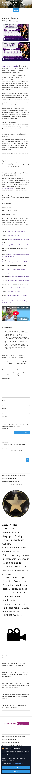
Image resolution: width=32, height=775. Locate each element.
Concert (7, 334)
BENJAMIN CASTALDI (24, 532)
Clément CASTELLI (23, 332)
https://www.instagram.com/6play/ (17, 295)
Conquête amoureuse (16, 334)
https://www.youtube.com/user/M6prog (18, 280)
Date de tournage (17, 335)
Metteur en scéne (11, 570)
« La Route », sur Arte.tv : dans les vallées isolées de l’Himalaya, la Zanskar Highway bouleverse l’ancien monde (15, 696)
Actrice (11, 330)
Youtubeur (8, 348)
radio (17, 585)
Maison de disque (11, 562)
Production (23, 341)
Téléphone (8, 347)
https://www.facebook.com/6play (17, 288)
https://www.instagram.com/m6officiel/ (18, 276)
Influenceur (17, 337)
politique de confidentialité (16, 763)
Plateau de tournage (16, 340)
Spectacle (7, 344)
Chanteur (7, 332)
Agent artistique (10, 532)
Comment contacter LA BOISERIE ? (11, 481)
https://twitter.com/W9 (13, 235)
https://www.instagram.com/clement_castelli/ (14, 262)
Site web (4, 416)
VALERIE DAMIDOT (15, 611)
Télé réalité (8, 327)
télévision (6, 611)
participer (6, 574)
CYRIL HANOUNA (16, 551)
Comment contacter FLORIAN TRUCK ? (12, 485)
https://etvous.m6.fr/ (8, 188)
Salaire (23, 342)
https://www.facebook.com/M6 (16, 269)
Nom (4, 400)
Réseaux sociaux (9, 342)
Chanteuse (14, 332)
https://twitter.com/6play (14, 291)
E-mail (4, 408)
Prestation (8, 341)
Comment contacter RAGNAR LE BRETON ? (14, 475)
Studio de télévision (11, 345)
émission (18, 615)
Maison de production (16, 338)
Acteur (7, 330)
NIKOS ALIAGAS (25, 570)
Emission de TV (16, 16)
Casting (21, 331)
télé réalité (25, 345)
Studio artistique (20, 344)
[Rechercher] (27, 460)
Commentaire (6, 378)
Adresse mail (18, 330)
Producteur (15, 341)
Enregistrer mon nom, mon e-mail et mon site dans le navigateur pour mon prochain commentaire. (15, 426)
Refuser (16, 771)
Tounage (14, 347)
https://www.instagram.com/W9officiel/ (19, 239)
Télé (19, 345)
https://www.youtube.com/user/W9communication (15, 245)
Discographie (9, 337)
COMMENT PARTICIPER (13, 2)
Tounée (20, 347)
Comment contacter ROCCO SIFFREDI (12, 472)
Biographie (15, 331)
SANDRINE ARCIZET (6, 593)
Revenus (17, 342)
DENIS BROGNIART (25, 555)
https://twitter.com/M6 (13, 273)
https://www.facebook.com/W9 (16, 231)
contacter (8, 335)
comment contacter (10, 66)
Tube (24, 347)
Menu (16, 10)
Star (12, 344)
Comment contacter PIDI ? (9, 478)
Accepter (16, 767)
